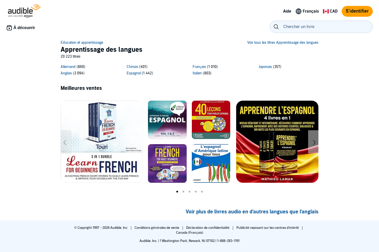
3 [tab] (189, 191)
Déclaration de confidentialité (208, 228)
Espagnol (134, 73)
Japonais (265, 67)
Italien (197, 73)
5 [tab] (201, 191)
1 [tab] (177, 191)
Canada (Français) (189, 233)
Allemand (68, 67)
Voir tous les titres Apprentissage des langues (282, 42)
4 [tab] (195, 191)
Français (199, 67)
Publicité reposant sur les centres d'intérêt (268, 228)
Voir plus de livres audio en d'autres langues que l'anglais (252, 212)
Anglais (66, 73)
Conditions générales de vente (157, 228)
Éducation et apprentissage (82, 42)
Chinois (132, 67)
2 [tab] (183, 191)
